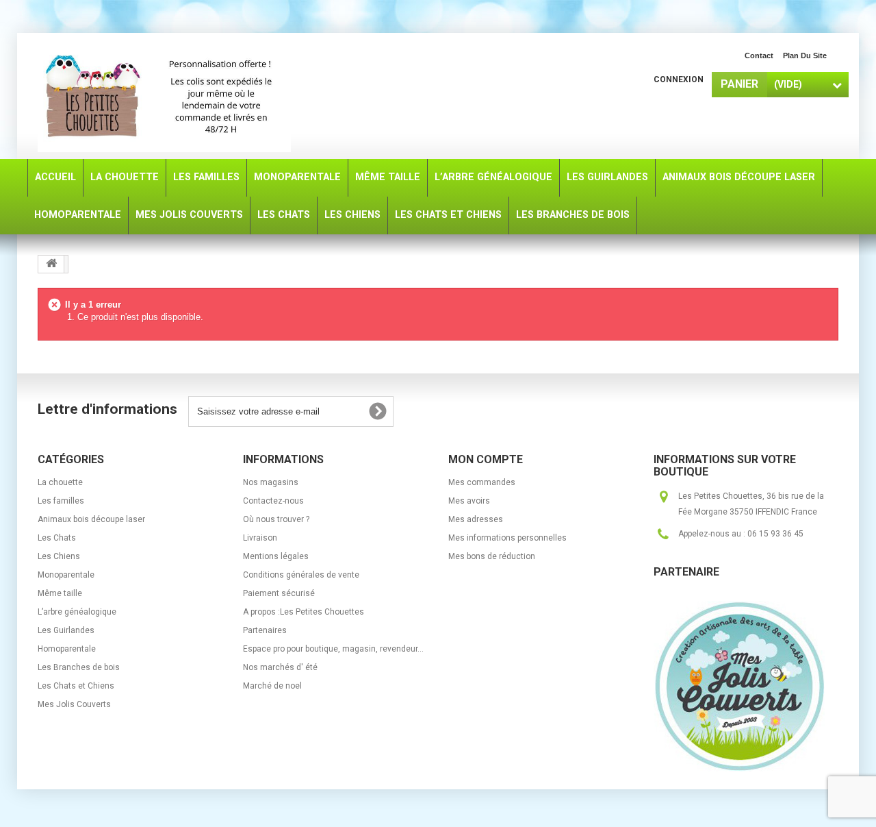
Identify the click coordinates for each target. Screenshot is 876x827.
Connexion (679, 79)
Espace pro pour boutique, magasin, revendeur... (333, 649)
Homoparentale (67, 649)
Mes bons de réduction (491, 556)
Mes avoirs (469, 501)
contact (759, 55)
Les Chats (57, 538)
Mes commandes (481, 482)
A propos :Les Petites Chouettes (303, 612)
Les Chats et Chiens (76, 686)
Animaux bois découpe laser (91, 519)
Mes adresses (475, 519)
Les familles (61, 501)
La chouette (60, 482)
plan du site (805, 55)
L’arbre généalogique (77, 612)
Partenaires (265, 630)
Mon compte (485, 459)
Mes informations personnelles (507, 538)
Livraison (260, 538)
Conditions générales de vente (301, 575)
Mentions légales (276, 556)
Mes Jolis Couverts (74, 704)
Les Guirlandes (66, 630)
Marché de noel (272, 686)
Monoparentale (66, 575)
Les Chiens (59, 556)
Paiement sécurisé (279, 593)
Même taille (60, 593)
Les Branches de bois (79, 667)
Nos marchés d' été (280, 667)
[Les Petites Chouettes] (164, 97)
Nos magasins (270, 482)
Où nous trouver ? (276, 519)
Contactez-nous (273, 501)
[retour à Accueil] (51, 264)
